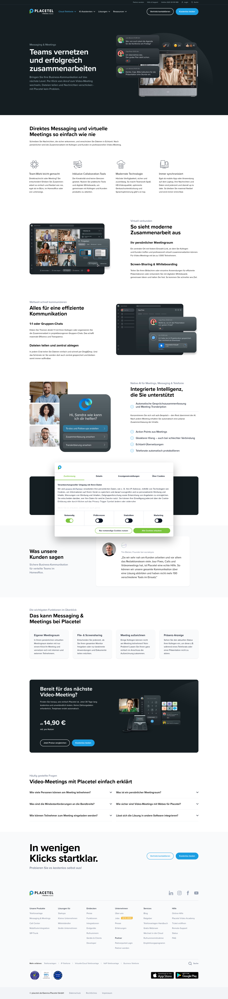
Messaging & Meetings (40, 918)
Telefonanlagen (50, 963)
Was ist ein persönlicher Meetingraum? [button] (138, 792)
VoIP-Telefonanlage (111, 963)
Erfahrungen (120, 928)
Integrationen (93, 923)
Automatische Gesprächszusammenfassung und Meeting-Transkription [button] (161, 405)
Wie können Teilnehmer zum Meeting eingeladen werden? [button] (64, 815)
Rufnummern (93, 933)
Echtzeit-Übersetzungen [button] (149, 444)
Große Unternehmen (67, 928)
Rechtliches (91, 993)
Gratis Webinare (151, 928)
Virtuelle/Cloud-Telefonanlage (87, 963)
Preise (89, 913)
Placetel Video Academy (183, 918)
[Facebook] (188, 893)
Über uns (119, 913)
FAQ (174, 938)
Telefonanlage (36, 913)
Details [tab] (99, 476)
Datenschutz (75, 993)
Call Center (35, 923)
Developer (91, 943)
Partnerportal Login (124, 943)
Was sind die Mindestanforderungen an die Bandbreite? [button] (62, 804)
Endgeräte (91, 928)
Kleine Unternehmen (67, 918)
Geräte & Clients (94, 938)
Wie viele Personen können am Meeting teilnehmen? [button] (60, 792)
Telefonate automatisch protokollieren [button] (158, 451)
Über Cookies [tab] (158, 476)
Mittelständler (64, 923)
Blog (146, 913)
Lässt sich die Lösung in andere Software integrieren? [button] (147, 815)
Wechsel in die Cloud (153, 933)
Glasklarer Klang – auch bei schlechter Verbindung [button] (165, 438)
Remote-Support (179, 928)
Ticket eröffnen (179, 923)
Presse (118, 923)
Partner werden (122, 948)
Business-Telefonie (131, 963)
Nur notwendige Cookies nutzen (113, 531)
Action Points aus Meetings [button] (151, 432)
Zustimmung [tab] (69, 476)
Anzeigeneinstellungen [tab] (128, 476)
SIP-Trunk (34, 933)
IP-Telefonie (65, 963)
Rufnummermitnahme (154, 938)
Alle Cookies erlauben (152, 531)
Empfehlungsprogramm (154, 943)
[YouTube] (196, 893)
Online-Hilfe (177, 913)
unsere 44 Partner (74, 489)
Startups (62, 913)
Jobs (117, 918)
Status (175, 933)
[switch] (99, 521)
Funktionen (92, 918)
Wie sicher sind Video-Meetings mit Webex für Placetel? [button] (148, 804)
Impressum (107, 993)
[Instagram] (179, 893)
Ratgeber (148, 918)
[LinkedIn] (171, 893)
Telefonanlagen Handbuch (156, 923)
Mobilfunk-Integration (39, 928)
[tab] (164, 406)
